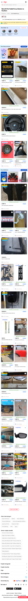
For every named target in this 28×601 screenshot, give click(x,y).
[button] (2, 2)
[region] (14, 32)
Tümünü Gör (23, 27)
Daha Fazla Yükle (14, 509)
